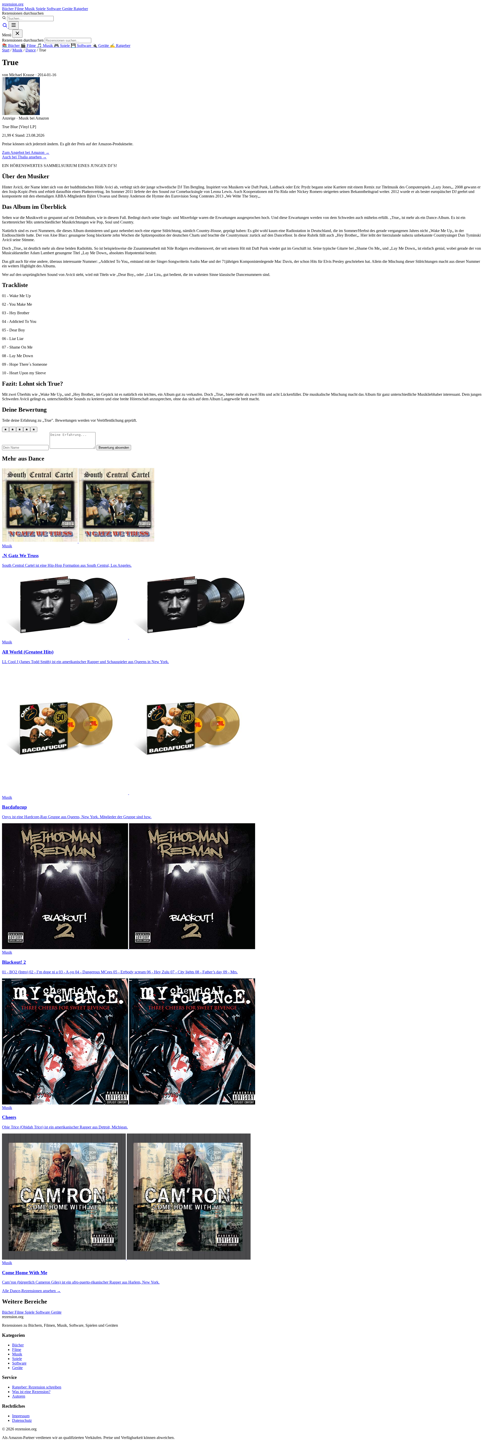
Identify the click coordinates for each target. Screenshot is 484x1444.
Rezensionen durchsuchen (23, 13)
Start (5, 50)
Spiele (41, 9)
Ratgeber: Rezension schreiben (36, 1387)
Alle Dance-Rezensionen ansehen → (31, 1291)
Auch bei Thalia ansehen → (24, 157)
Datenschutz (22, 1420)
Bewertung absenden (114, 447)
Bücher (8, 9)
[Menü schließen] (17, 34)
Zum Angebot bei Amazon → (25, 152)
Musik (30, 9)
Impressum (20, 1416)
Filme (20, 9)
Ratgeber (81, 9)
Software (54, 9)
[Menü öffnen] (14, 25)
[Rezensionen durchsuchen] (5, 26)
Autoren (18, 1396)
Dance (30, 50)
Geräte (68, 9)
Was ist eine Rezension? (31, 1392)
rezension (12, 4)
